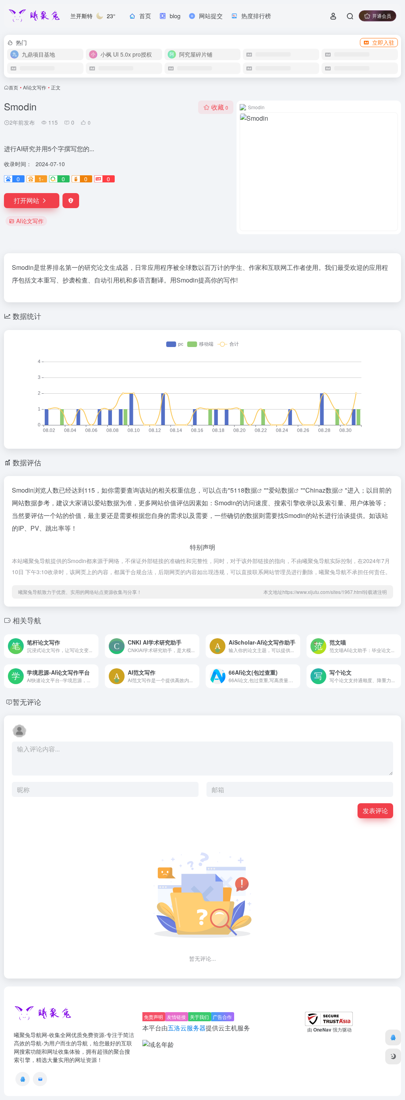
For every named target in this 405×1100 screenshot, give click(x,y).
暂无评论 (27, 701)
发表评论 (375, 810)
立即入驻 (383, 42)
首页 (13, 87)
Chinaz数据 (321, 490)
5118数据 (243, 490)
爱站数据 (281, 490)
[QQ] (22, 1079)
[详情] (91, 640)
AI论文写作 (34, 87)
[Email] (40, 1079)
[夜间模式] (393, 1056)
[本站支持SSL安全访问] (329, 1018)
